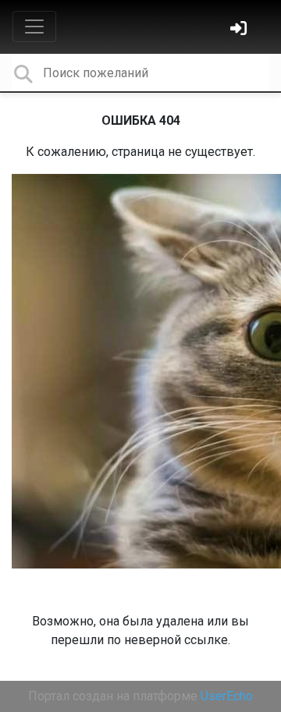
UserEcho (227, 696)
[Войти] (240, 30)
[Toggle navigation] (34, 26)
